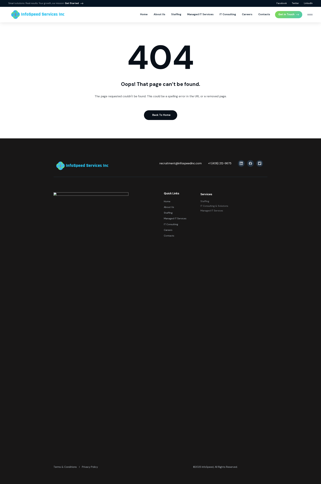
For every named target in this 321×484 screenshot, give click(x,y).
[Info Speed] (37, 14)
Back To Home (161, 115)
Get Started (72, 3)
